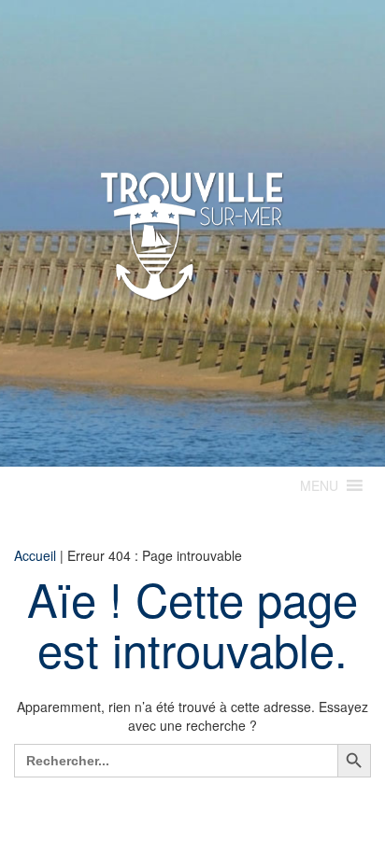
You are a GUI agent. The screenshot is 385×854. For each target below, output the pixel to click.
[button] (319, 485)
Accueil (35, 555)
